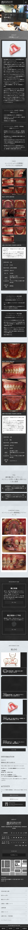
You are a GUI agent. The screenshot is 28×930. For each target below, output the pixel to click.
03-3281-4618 (14, 851)
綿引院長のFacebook (14, 799)
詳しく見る (14, 602)
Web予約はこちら (14, 855)
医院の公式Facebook (14, 795)
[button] (25, 2)
